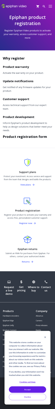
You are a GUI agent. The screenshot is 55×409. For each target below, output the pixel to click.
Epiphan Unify (8, 325)
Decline (27, 397)
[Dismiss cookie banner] (45, 337)
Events (38, 330)
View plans (25, 184)
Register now (26, 223)
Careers (39, 320)
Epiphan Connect (9, 330)
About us (39, 316)
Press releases (41, 325)
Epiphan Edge (8, 320)
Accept (27, 389)
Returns (26, 261)
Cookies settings (27, 382)
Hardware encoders (11, 316)
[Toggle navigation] (50, 6)
